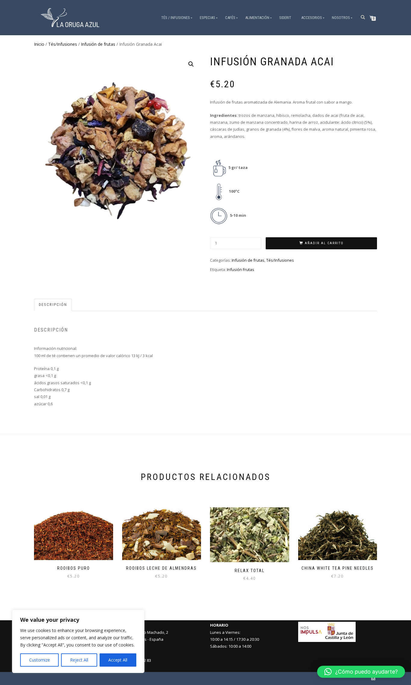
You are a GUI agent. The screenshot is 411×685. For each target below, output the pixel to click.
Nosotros (341, 17)
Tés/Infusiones (62, 44)
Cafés (230, 17)
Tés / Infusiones (175, 17)
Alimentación (257, 17)
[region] (78, 641)
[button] (191, 64)
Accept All (117, 660)
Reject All (79, 660)
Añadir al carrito (324, 243)
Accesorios (311, 17)
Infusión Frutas (240, 269)
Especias (207, 17)
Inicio (39, 44)
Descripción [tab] (53, 304)
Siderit (285, 17)
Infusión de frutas (98, 44)
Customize (39, 660)
